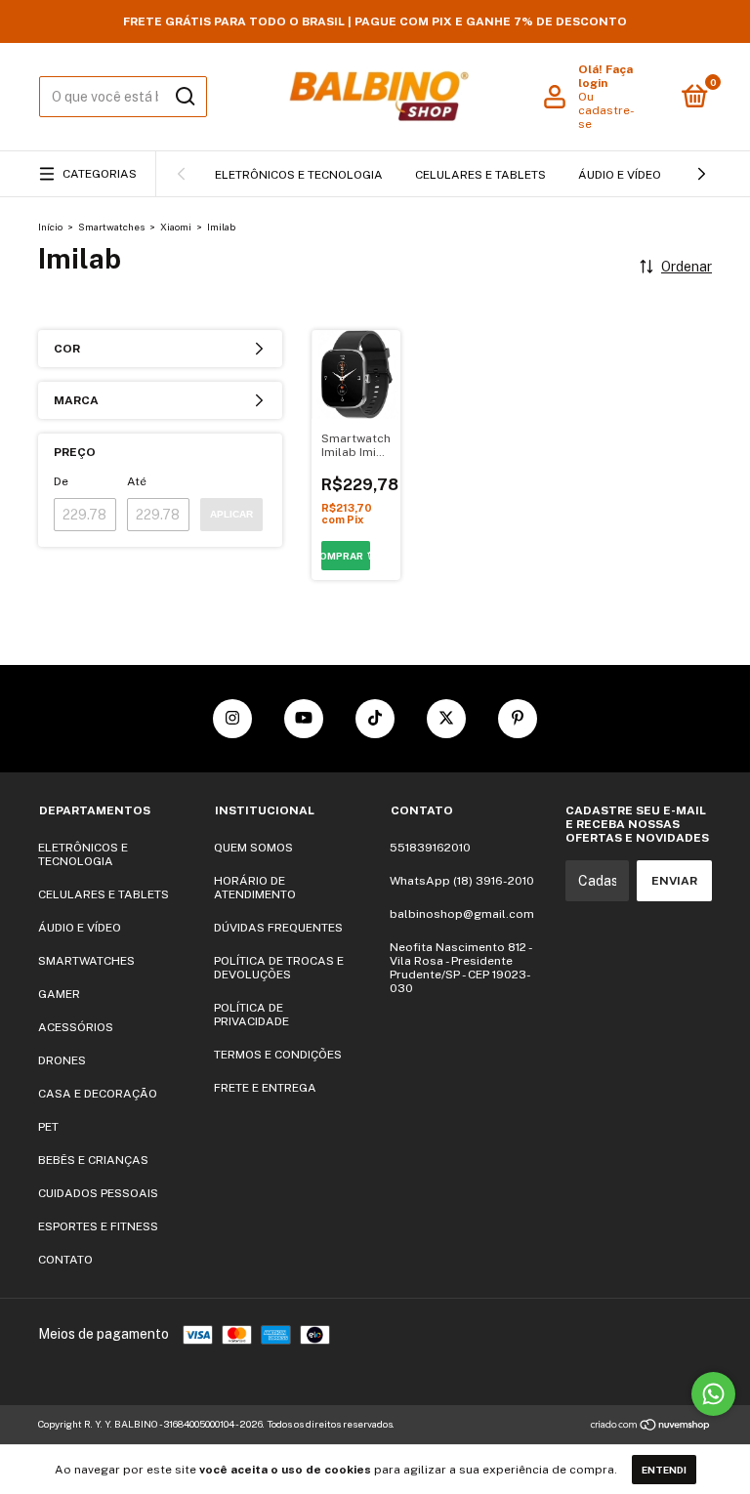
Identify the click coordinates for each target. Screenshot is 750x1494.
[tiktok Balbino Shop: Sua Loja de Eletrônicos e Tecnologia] (375, 718)
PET (48, 1127)
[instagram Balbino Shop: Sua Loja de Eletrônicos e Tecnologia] (232, 718)
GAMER (59, 994)
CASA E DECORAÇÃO (97, 1093)
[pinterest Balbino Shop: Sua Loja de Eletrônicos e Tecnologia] (517, 718)
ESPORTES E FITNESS (98, 1226)
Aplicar (231, 514)
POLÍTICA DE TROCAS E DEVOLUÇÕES (279, 967)
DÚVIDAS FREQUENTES (278, 927)
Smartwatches (111, 226)
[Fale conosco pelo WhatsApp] (713, 1394)
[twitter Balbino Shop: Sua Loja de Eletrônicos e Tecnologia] (446, 718)
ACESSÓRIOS (75, 1027)
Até (136, 481)
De (61, 481)
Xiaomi (175, 226)
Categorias (99, 174)
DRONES (62, 1060)
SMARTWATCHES (86, 961)
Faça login (605, 76)
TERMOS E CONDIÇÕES (278, 1054)
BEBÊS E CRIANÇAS (93, 1160)
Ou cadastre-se (606, 110)
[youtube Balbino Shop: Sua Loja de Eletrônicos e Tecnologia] (303, 718)
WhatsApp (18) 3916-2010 (462, 881)
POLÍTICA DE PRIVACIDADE (251, 1014)
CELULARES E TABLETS (480, 175)
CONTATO (65, 1259)
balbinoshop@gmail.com (462, 914)
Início (50, 226)
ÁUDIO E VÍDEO (619, 175)
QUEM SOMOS (253, 847)
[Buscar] (184, 96)
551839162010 (430, 847)
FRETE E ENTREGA (265, 1088)
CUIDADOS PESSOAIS (98, 1193)
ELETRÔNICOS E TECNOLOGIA (299, 175)
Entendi (664, 1469)
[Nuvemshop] (651, 1426)
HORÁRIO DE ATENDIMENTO (255, 887)
